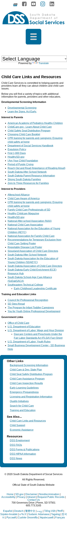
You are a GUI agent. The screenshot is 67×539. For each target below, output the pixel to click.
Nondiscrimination (49, 494)
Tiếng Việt (49, 511)
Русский (11, 517)
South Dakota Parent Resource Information (31, 175)
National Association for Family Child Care (31, 236)
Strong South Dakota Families (24, 179)
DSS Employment (20, 440)
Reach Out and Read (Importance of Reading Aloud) (36, 168)
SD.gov (19, 494)
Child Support (17, 425)
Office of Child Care (18, 323)
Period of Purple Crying (21, 164)
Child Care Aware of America (24, 198)
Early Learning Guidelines (24, 387)
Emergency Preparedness (24, 392)
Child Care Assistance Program (27, 378)
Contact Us (33, 500)
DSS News (16, 458)
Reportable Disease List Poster (25, 247)
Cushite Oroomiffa (28, 517)
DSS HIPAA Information (23, 454)
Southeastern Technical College (25, 284)
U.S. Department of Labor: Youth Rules (29, 341)
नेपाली (60, 511)
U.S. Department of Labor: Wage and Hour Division (36, 330)
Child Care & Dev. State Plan (26, 369)
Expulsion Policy (17, 149)
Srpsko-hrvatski (8, 514)
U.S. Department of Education (24, 326)
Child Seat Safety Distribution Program (31, 374)
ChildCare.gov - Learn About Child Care (30, 127)
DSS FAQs (16, 445)
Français (60, 517)
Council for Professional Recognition (28, 300)
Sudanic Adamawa (38, 514)
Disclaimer (31, 494)
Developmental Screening (22, 107)
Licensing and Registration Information (31, 396)
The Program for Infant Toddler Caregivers (31, 307)
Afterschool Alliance (19, 194)
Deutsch (18, 511)
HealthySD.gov (16, 157)
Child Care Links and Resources (28, 420)
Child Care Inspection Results (26, 383)
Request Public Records (50, 497)
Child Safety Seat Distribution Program (29, 130)
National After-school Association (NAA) (30, 221)
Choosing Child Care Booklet (24, 134)
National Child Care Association (25, 224)
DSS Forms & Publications (24, 449)
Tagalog (55, 514)
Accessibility (8, 497)
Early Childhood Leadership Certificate (35, 288)
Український (46, 517)
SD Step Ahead (16, 303)
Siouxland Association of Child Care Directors (33, 251)
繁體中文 (30, 511)
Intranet (31, 497)
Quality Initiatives (19, 401)
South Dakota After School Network (27, 172)
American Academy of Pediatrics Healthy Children (35, 123)
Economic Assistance (22, 429)
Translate (43, 63)
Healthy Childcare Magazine (23, 213)
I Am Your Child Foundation (23, 160)
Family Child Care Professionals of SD (29, 209)
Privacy (21, 497)
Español (7, 511)
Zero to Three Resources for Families (28, 183)
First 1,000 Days (17, 153)
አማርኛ (22, 514)
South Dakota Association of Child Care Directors (35, 266)
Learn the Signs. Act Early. (22, 111)
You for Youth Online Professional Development (34, 311)
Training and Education (23, 410)
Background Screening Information (29, 365)
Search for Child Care (22, 405)
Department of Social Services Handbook (30, 145)
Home (10, 494)
